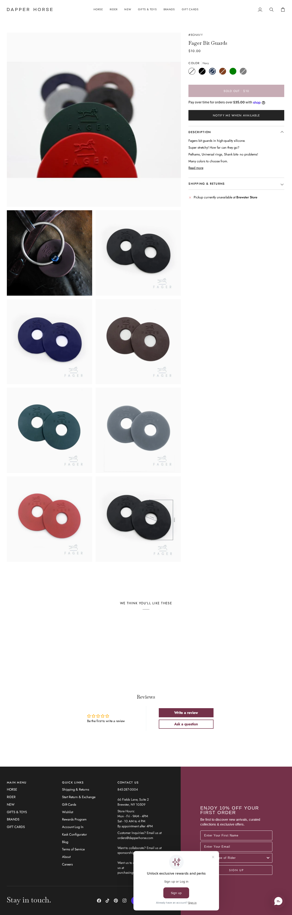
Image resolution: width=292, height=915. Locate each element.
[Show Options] (268, 857)
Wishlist (67, 812)
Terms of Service (73, 849)
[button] (98, 9)
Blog (65, 841)
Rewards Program (74, 819)
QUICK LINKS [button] (73, 782)
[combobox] (235, 857)
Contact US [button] (128, 782)
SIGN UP (236, 870)
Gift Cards (69, 804)
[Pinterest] (116, 901)
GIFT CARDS (16, 826)
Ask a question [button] (186, 724)
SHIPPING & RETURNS (206, 183)
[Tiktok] (107, 901)
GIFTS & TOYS (17, 812)
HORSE (12, 789)
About (66, 856)
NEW (10, 804)
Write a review (186, 712)
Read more (195, 167)
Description (199, 132)
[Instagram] (125, 901)
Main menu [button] (17, 782)
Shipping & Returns (75, 789)
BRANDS (13, 819)
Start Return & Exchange (78, 796)
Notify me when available (236, 115)
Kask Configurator (74, 834)
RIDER (11, 796)
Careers (67, 864)
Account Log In (72, 826)
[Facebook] (99, 901)
